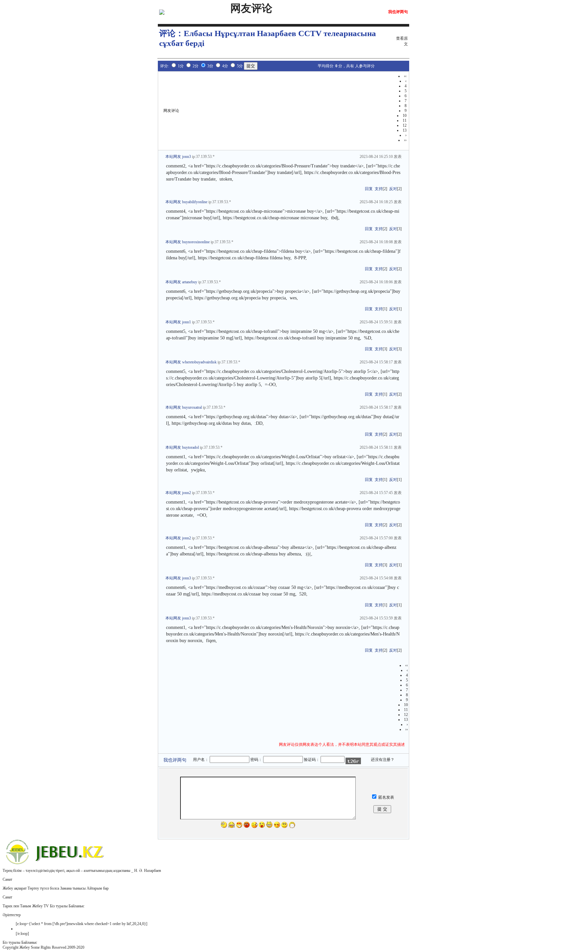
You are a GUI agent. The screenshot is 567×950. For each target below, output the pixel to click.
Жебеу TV (40, 906)
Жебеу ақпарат (15, 888)
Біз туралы (59, 906)
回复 (369, 188)
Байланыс (76, 906)
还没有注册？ (382, 759)
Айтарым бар (98, 888)
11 (405, 120)
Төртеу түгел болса (43, 888)
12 (405, 125)
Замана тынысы (73, 888)
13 (405, 130)
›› (405, 140)
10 (405, 115)
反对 (393, 188)
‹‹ (405, 76)
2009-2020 (75, 947)
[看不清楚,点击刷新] (353, 761)
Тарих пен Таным (17, 906)
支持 (379, 188)
